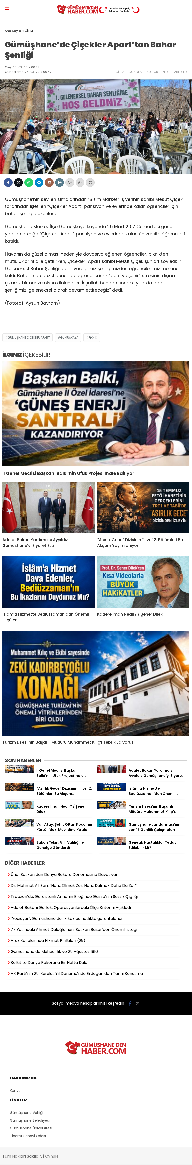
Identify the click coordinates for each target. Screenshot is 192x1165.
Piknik (93, 337)
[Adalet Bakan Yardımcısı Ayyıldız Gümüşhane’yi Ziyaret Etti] (48, 508)
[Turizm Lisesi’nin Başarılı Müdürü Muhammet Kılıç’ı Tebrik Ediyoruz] (96, 683)
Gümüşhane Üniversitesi (31, 1128)
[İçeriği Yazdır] (59, 182)
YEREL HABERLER (174, 71)
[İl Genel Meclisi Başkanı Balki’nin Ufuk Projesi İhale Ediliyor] (96, 414)
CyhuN (51, 1156)
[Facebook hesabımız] (130, 1003)
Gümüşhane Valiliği (26, 1112)
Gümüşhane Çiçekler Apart (29, 337)
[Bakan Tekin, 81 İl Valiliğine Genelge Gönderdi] (19, 843)
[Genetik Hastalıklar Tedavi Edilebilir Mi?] (111, 843)
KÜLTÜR (152, 71)
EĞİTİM (119, 71)
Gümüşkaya (69, 337)
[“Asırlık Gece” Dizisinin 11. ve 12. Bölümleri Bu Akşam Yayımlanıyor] (143, 508)
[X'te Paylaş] (18, 182)
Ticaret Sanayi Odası (28, 1135)
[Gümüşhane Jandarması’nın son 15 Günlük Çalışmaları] (111, 825)
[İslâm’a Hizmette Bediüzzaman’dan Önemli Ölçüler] (48, 582)
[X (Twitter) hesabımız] (138, 1003)
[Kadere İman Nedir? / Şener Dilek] (143, 582)
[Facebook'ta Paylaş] (8, 182)
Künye (15, 1090)
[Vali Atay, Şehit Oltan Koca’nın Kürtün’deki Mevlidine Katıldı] (19, 825)
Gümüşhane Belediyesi (30, 1120)
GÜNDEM (135, 71)
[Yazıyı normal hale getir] (90, 182)
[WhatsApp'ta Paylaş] (28, 182)
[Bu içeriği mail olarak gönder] (49, 182)
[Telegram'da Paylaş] (39, 182)
